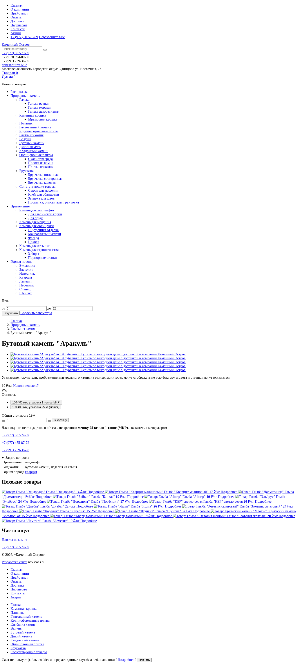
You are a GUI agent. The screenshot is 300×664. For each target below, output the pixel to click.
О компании (20, 9)
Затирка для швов (41, 198)
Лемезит (25, 281)
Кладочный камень (33, 151)
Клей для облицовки (43, 194)
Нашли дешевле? (26, 385)
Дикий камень (30, 147)
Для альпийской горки (45, 214)
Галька (24, 99)
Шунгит (25, 293)
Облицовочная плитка (36, 155)
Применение (20, 206)
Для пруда (35, 218)
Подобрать (11, 313)
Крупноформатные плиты (38, 131)
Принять (144, 660)
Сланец (25, 289)
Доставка (17, 21)
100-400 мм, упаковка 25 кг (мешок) (35, 407)
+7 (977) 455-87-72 (15, 442)
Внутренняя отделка (43, 230)
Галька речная (38, 103)
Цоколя (33, 242)
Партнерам (19, 25)
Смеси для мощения (43, 190)
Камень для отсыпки (34, 246)
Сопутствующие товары (37, 186)
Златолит (26, 269)
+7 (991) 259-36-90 (15, 450)
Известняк (27, 273)
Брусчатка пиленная (43, 174)
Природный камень (25, 95)
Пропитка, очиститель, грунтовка (53, 202)
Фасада (33, 238)
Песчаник (26, 285)
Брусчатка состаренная (45, 178)
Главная (16, 5)
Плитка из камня (40, 167)
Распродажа (19, 92)
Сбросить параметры (36, 313)
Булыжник (27, 265)
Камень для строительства (39, 250)
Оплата (16, 17)
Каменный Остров (16, 44)
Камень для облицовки (36, 226)
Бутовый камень (31, 143)
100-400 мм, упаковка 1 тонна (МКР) (36, 402)
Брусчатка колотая (42, 182)
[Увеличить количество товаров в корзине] (49, 421)
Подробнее (126, 660)
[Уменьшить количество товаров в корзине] (3, 421)
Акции (16, 33)
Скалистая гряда (40, 159)
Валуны (25, 139)
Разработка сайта (14, 562)
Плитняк (26, 123)
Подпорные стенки (42, 257)
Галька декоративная (43, 111)
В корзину (60, 420)
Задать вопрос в (17, 457)
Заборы (33, 254)
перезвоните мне (14, 65)
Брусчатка (26, 171)
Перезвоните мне (52, 37)
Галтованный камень (35, 127)
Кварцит (25, 277)
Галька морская (39, 107)
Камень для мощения (35, 222)
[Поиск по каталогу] (45, 49)
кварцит (31, 472)
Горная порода (21, 261)
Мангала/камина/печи (44, 234)
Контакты (18, 29)
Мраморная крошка (42, 119)
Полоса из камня (40, 163)
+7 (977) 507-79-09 (24, 37)
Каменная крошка (32, 115)
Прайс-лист (19, 13)
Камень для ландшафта (36, 210)
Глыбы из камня (31, 135)
